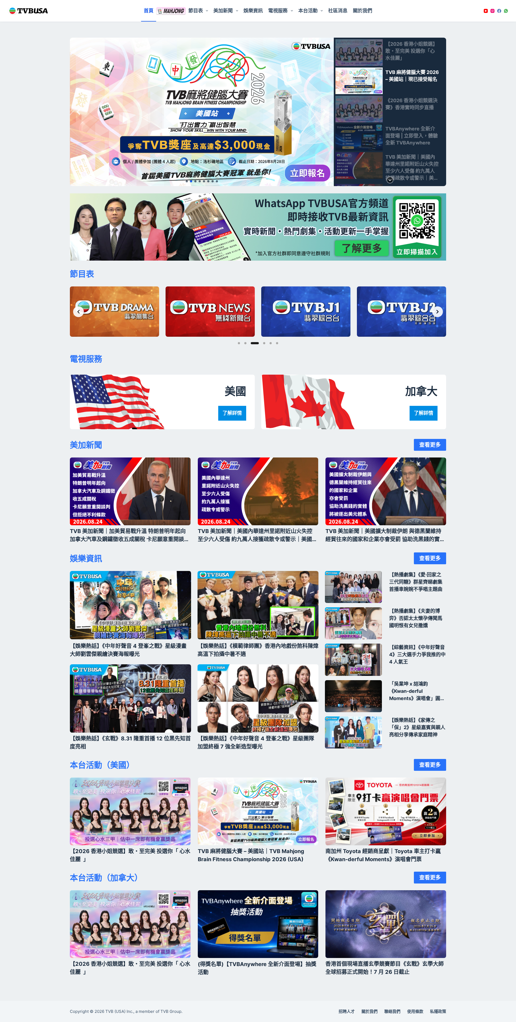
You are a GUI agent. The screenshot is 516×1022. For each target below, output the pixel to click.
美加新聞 (223, 10)
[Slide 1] (239, 343)
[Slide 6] (277, 343)
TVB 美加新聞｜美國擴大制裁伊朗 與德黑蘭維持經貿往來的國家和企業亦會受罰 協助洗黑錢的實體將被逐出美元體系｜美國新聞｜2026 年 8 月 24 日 (385, 535)
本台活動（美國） (102, 765)
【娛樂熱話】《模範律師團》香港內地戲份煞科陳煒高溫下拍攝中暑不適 (258, 650)
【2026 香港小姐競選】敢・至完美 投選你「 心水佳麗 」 (130, 855)
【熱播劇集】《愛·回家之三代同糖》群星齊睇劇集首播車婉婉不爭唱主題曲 (415, 582)
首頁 (148, 10)
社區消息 (337, 10)
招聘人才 (347, 1011)
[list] (258, 227)
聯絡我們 (392, 1011)
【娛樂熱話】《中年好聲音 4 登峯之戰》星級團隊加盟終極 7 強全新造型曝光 (256, 742)
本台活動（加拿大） (106, 877)
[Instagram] (492, 11)
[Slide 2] (245, 343)
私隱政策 (438, 1011)
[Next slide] (437, 311)
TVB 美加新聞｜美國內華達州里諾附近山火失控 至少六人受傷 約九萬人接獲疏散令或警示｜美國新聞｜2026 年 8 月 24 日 (258, 535)
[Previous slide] (78, 311)
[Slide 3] (255, 343)
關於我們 (362, 10)
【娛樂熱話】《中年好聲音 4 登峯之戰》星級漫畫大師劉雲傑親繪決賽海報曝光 (128, 650)
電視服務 (86, 359)
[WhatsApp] (506, 11)
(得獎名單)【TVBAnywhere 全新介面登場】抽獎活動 (257, 968)
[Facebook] (499, 11)
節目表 (195, 10)
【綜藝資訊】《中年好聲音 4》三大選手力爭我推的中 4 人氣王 (417, 654)
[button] (202, 112)
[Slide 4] (264, 343)
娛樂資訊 (253, 10)
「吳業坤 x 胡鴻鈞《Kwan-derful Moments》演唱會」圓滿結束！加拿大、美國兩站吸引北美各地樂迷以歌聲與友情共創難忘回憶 (417, 691)
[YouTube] (486, 11)
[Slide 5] (270, 343)
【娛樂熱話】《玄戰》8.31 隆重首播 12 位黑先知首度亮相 (130, 742)
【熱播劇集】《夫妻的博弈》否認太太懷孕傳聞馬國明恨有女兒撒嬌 (415, 618)
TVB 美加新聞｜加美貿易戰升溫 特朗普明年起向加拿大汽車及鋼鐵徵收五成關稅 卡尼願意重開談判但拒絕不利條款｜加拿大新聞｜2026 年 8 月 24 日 (129, 535)
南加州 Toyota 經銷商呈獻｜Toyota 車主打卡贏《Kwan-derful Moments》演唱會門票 (383, 855)
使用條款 (415, 1011)
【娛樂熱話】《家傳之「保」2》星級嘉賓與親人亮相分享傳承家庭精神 (417, 727)
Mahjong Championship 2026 (171, 11)
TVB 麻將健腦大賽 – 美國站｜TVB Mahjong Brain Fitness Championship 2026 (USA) (251, 855)
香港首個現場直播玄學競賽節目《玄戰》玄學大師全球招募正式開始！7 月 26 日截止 (384, 968)
